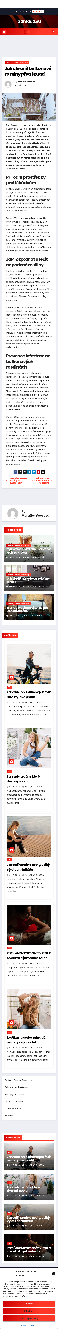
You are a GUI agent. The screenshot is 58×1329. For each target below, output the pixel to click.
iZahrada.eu (29, 21)
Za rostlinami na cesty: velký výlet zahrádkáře (28, 1219)
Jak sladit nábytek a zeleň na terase (28, 580)
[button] (54, 1273)
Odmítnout (29, 1311)
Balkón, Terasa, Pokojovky (17, 63)
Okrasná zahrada (14, 1101)
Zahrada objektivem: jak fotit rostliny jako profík (29, 1158)
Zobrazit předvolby (29, 1318)
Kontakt (9, 1115)
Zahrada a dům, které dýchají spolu (23, 1189)
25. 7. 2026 (14, 963)
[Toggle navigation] (27, 32)
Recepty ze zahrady (15, 1094)
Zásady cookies (27, 1325)
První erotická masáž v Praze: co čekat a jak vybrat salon (29, 1250)
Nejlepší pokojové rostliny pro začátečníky (18, 480)
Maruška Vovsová (26, 82)
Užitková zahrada (14, 1108)
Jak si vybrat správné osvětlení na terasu (39, 480)
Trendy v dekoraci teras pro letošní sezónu (27, 609)
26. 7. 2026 (14, 702)
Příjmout (29, 1303)
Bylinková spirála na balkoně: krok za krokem (28, 551)
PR (9, 687)
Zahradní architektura (16, 1087)
